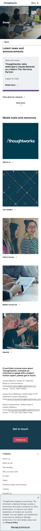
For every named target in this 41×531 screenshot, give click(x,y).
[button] (20, 104)
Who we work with (10, 472)
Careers (6, 489)
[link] (14, 97)
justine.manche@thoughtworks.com (21, 386)
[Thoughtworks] (10, 3)
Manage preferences (20, 527)
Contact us (7, 493)
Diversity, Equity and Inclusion (15, 484)
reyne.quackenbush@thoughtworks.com (23, 410)
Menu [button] (33, 3)
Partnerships (8, 467)
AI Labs (6, 476)
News (5, 480)
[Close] (38, 497)
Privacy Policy (12, 522)
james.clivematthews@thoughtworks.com (24, 399)
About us (6, 459)
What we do (8, 463)
